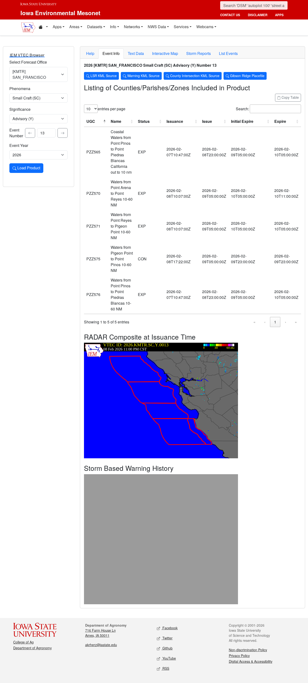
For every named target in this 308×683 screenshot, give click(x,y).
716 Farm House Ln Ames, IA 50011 (100, 633)
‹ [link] (264, 322)
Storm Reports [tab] (198, 53)
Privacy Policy (239, 655)
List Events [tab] (228, 53)
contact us (230, 15)
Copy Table (290, 97)
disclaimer (257, 15)
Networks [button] (132, 26)
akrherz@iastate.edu (101, 644)
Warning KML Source (143, 75)
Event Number (16, 132)
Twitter (167, 638)
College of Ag (23, 642)
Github (167, 648)
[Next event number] (63, 133)
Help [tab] (90, 53)
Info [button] (113, 26)
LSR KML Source (103, 75)
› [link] (285, 322)
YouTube (168, 658)
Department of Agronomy (32, 647)
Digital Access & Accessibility (250, 661)
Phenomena (19, 88)
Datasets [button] (94, 26)
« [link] (254, 322)
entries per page (111, 109)
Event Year (18, 145)
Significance (20, 109)
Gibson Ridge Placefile (246, 75)
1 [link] (275, 322)
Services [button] (181, 26)
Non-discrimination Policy (248, 649)
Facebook (169, 627)
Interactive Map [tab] (165, 53)
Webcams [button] (204, 26)
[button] (43, 27)
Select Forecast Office (28, 62)
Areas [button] (74, 26)
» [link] (296, 322)
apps (279, 15)
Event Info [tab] (111, 53)
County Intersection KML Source (194, 75)
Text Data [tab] (136, 53)
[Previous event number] (30, 133)
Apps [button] (57, 26)
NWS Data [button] (157, 26)
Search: (242, 109)
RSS (165, 668)
